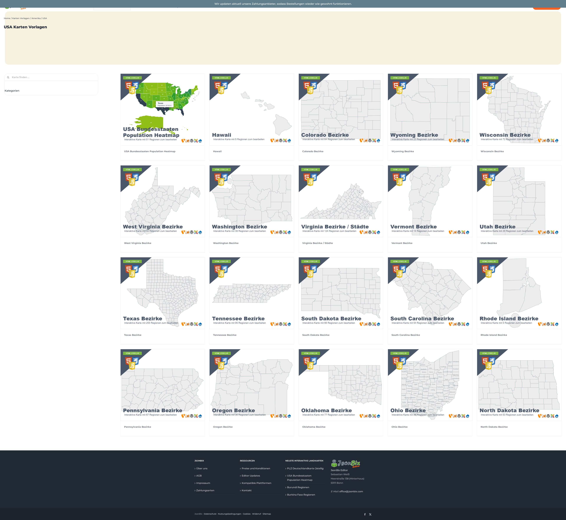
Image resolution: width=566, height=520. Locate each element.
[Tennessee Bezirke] (251, 293)
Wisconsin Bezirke (492, 151)
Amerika (36, 18)
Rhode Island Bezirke (494, 335)
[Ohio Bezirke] (430, 385)
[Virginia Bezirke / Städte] (341, 201)
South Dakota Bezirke (315, 335)
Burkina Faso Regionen (301, 494)
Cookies (247, 514)
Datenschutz (210, 514)
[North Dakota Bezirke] (519, 385)
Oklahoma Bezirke (313, 426)
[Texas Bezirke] (162, 293)
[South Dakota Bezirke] (341, 293)
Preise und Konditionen (256, 468)
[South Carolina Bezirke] (430, 293)
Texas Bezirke (132, 335)
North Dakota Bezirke (494, 426)
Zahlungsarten (205, 490)
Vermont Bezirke (401, 243)
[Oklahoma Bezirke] (341, 385)
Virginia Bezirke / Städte (317, 243)
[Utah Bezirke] (519, 201)
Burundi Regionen (298, 487)
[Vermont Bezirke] (430, 201)
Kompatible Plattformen (256, 483)
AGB (199, 475)
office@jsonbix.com (351, 491)
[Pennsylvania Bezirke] (162, 385)
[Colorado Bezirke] (341, 109)
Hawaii (217, 151)
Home (7, 18)
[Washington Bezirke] (251, 201)
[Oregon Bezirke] (251, 385)
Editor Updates (251, 475)
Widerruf (256, 514)
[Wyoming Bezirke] (430, 109)
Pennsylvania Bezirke (137, 426)
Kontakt (247, 490)
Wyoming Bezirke (402, 151)
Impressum (203, 483)
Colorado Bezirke (312, 151)
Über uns (201, 468)
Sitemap (267, 514)
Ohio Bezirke (399, 426)
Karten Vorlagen (21, 18)
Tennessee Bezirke (224, 335)
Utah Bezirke (489, 243)
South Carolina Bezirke (405, 335)
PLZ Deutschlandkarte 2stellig (305, 468)
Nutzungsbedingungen (229, 514)
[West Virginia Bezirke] (162, 201)
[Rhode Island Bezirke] (519, 293)
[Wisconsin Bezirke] (519, 109)
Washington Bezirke (225, 243)
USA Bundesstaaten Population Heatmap (149, 151)
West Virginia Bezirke (137, 243)
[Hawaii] (251, 109)
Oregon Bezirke (223, 426)
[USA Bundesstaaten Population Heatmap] (162, 109)
